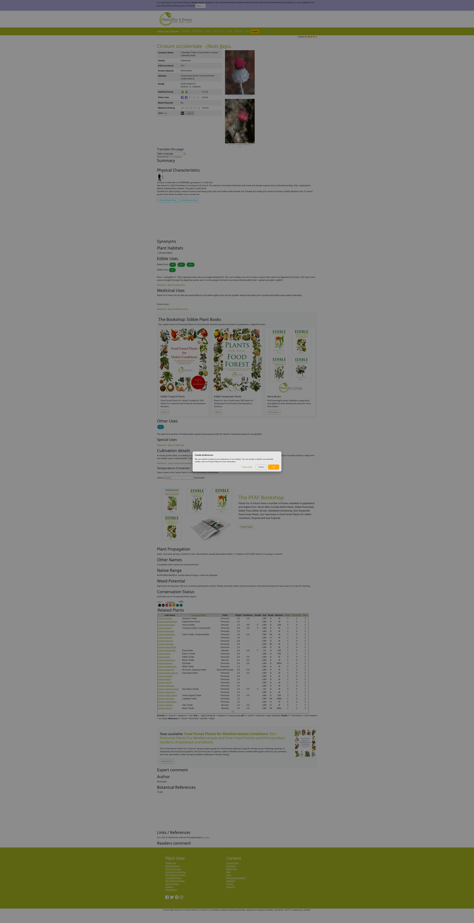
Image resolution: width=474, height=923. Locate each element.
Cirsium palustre (165, 708)
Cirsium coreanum (166, 644)
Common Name (198, 615)
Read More (167, 761)
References (161, 285)
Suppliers (238, 31)
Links (228, 875)
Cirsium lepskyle (165, 676)
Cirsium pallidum (165, 705)
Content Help (232, 863)
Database (186, 31)
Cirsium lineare (164, 679)
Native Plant (198, 31)
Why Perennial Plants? (175, 875)
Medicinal (296, 615)
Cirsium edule (164, 657)
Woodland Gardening (175, 872)
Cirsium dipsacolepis (167, 647)
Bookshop (231, 866)
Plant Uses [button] (218, 31)
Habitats (169, 886)
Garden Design (172, 884)
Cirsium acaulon (165, 618)
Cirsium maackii (165, 683)
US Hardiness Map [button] (188, 200)
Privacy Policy (247, 467)
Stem (190, 265)
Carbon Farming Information (180, 463)
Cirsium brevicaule (166, 631)
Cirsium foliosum (165, 663)
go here (205, 837)
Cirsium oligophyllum (167, 702)
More (164, 412)
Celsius (160, 477)
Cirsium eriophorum (166, 660)
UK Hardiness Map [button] (167, 200)
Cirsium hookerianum (167, 667)
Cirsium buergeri (165, 638)
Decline (261, 467)
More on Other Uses (176, 445)
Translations (171, 889)
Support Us (231, 869)
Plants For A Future (168, 31)
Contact (230, 884)
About (208, 31)
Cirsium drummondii (166, 650)
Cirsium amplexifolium (167, 622)
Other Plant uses (173, 869)
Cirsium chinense (165, 641)
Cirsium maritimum (166, 686)
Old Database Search (236, 878)
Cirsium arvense (165, 628)
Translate (177, 156)
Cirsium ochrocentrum (167, 695)
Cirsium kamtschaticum (168, 673)
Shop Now (273, 412)
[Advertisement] (305, 92)
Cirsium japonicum (166, 670)
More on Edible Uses (176, 285)
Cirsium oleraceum (166, 699)
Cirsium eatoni (164, 654)
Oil (173, 265)
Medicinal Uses (172, 866)
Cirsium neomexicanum (168, 689)
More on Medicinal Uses (178, 309)
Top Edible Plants (173, 878)
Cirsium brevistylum (166, 634)
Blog (247, 31)
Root (181, 265)
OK (273, 467)
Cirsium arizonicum (166, 625)
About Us (230, 886)
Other (305, 615)
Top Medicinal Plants (175, 881)
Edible (288, 615)
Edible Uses (170, 863)
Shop (229, 31)
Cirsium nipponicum (166, 692)
